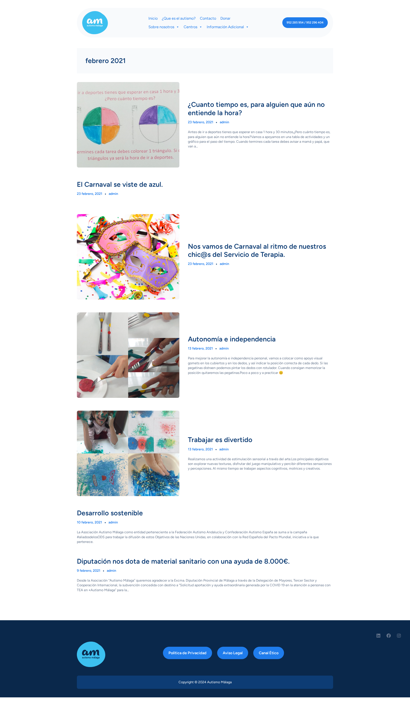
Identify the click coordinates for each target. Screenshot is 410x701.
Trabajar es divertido (220, 440)
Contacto (208, 18)
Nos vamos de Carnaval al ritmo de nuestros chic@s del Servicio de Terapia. (257, 250)
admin (224, 122)
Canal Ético (268, 653)
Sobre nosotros (161, 27)
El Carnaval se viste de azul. (120, 184)
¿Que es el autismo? (179, 18)
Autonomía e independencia (232, 339)
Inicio (153, 18)
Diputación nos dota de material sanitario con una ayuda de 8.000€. (183, 561)
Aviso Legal (233, 653)
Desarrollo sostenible (110, 513)
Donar (225, 18)
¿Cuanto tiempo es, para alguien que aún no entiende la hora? (256, 108)
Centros (190, 27)
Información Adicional (225, 27)
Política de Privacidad (187, 653)
